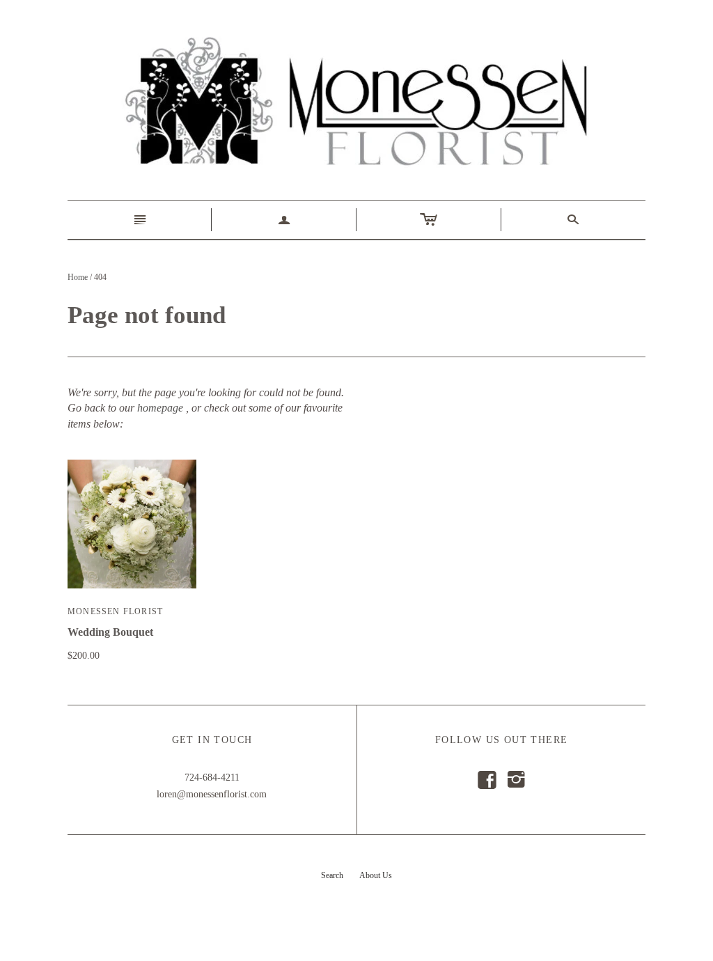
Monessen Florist (115, 611)
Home (78, 277)
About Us (375, 875)
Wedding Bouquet (110, 632)
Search (332, 875)
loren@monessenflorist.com (212, 794)
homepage (160, 408)
